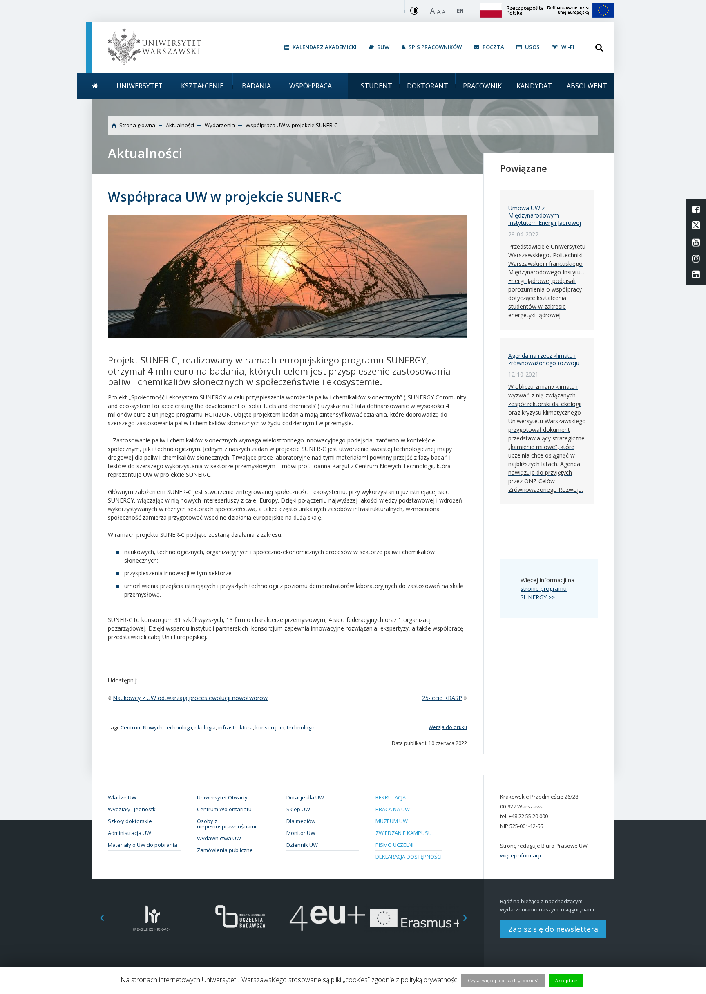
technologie (301, 727)
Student (376, 85)
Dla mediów (300, 821)
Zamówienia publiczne (225, 850)
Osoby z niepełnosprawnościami (226, 823)
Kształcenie (202, 85)
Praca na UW (392, 809)
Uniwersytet (139, 85)
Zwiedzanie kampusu (403, 833)
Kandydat (534, 85)
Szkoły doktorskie (130, 821)
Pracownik (482, 85)
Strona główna (137, 125)
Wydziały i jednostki (132, 809)
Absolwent (587, 85)
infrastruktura (235, 727)
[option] (152, 918)
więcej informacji (520, 855)
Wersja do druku (448, 727)
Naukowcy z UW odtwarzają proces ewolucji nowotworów (190, 698)
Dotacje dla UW (305, 797)
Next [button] (469, 918)
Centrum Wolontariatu (224, 809)
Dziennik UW (302, 844)
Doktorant (427, 85)
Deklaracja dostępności (408, 856)
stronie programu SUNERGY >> (544, 593)
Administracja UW (129, 833)
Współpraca (310, 85)
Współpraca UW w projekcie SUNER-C (291, 125)
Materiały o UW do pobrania (142, 844)
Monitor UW (300, 833)
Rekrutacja (390, 797)
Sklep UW (298, 809)
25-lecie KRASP (442, 698)
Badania (256, 85)
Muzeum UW (391, 821)
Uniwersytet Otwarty (222, 797)
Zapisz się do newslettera (553, 929)
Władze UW (122, 797)
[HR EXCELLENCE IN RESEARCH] (152, 918)
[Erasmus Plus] (415, 918)
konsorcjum (269, 727)
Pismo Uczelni (394, 844)
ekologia (205, 727)
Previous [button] (98, 918)
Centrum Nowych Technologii (156, 727)
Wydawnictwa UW (219, 838)
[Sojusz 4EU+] (327, 918)
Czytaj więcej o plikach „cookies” (503, 980)
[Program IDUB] (240, 918)
